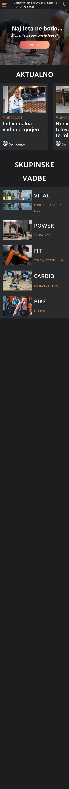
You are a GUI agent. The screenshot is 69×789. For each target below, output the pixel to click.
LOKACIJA (34, 467)
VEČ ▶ (34, 443)
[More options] (64, 5)
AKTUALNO (34, 74)
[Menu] (5, 5)
